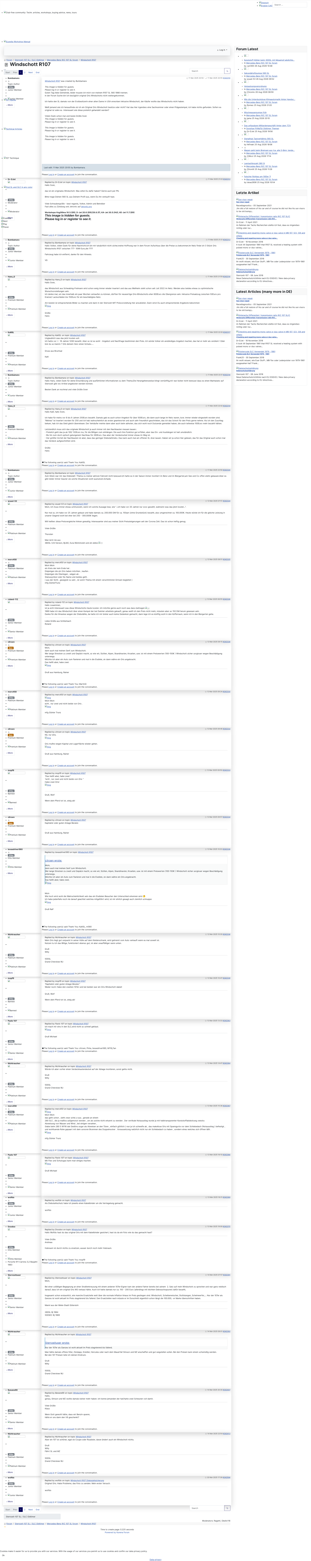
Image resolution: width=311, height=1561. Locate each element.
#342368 (226, 1155)
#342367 (226, 1106)
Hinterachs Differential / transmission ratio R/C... (256, 219)
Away (11, 648)
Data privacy (10, 1546)
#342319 (226, 406)
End (37, 72)
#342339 (226, 978)
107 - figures (36, 5)
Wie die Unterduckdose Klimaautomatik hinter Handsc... (269, 99)
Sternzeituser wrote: (57, 1342)
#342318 (226, 375)
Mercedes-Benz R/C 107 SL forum (261, 63)
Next (30, 72)
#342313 (226, 240)
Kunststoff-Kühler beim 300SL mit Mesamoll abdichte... (269, 60)
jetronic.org (86, 206)
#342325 (226, 559)
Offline (11, 87)
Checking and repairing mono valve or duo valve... (257, 238)
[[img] (48, 306)
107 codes (52, 5)
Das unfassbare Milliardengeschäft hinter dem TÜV (267, 125)
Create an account (65, 174)
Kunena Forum (123, 1532)
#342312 (226, 179)
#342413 (226, 1434)
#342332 (226, 729)
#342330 (226, 692)
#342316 (226, 276)
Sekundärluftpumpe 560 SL (256, 73)
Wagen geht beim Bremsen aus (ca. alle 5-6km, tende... (269, 150)
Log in (51, 174)
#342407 (226, 1390)
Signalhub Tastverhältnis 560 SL (259, 138)
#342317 (226, 332)
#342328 (226, 642)
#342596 (226, 1477)
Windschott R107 (52, 81)
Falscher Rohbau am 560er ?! (257, 176)
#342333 (226, 770)
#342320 (226, 470)
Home (9, 5)
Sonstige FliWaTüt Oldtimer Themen (262, 128)
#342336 (226, 849)
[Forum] (24, 5)
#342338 (226, 934)
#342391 (226, 1275)
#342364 (226, 1063)
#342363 (226, 1021)
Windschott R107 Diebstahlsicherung (87, 1480)
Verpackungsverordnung (255, 86)
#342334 (226, 817)
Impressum (9, 1542)
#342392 (226, 1331)
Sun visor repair (243, 202)
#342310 (226, 78)
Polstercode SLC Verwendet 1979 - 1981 (252, 255)
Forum (19, 5)
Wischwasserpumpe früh (255, 112)
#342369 (226, 1197)
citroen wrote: (53, 860)
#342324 (226, 501)
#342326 (226, 599)
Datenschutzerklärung (245, 272)
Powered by (110, 1532)
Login (64, 5)
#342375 (226, 1226)
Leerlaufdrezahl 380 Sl (254, 163)
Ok (3, 1555)
